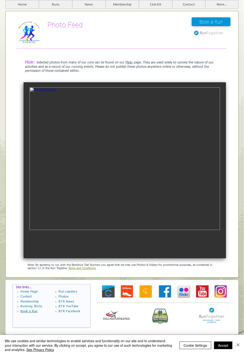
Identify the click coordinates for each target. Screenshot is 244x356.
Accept (223, 345)
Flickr (129, 62)
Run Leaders (68, 291)
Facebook (73, 311)
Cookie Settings (195, 345)
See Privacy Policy (40, 349)
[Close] (238, 345)
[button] (221, 4)
